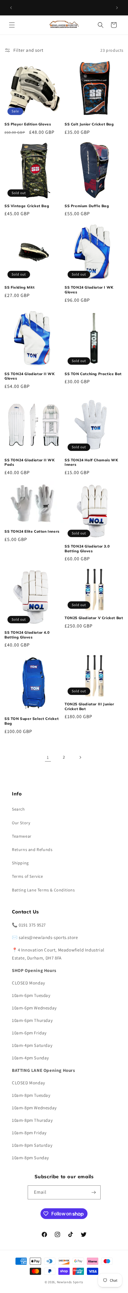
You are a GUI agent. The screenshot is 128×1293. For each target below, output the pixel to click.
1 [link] (48, 757)
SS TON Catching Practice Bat (93, 374)
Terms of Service (27, 876)
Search (18, 809)
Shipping (20, 863)
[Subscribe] (93, 1192)
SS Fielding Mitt (19, 287)
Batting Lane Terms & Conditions (43, 890)
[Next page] (80, 757)
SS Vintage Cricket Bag (26, 206)
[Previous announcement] (11, 7)
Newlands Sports (70, 1282)
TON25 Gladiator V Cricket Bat (94, 618)
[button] (11, 25)
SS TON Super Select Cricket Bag (31, 721)
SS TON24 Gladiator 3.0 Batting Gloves (87, 548)
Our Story (21, 822)
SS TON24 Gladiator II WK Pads (29, 462)
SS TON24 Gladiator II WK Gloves (29, 376)
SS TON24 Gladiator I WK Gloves (89, 289)
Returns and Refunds (32, 849)
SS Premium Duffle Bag (87, 206)
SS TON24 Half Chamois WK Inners (91, 462)
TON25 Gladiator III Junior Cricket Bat (89, 706)
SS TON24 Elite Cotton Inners (32, 531)
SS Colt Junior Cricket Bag (89, 124)
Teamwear (22, 836)
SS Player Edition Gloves (27, 124)
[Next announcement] (117, 7)
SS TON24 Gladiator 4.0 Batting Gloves (26, 634)
